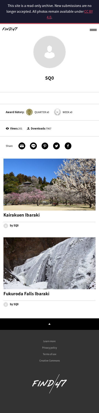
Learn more (49, 341)
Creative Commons (49, 360)
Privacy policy (49, 347)
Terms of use (49, 354)
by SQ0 (13, 225)
